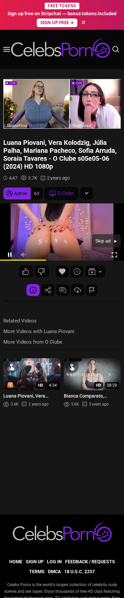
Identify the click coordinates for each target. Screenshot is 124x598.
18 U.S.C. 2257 (79, 571)
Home (15, 561)
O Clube (65, 193)
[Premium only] (77, 290)
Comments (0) (62, 290)
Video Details (33, 290)
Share (48, 290)
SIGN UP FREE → (57, 22)
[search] (116, 49)
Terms (37, 571)
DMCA (54, 571)
